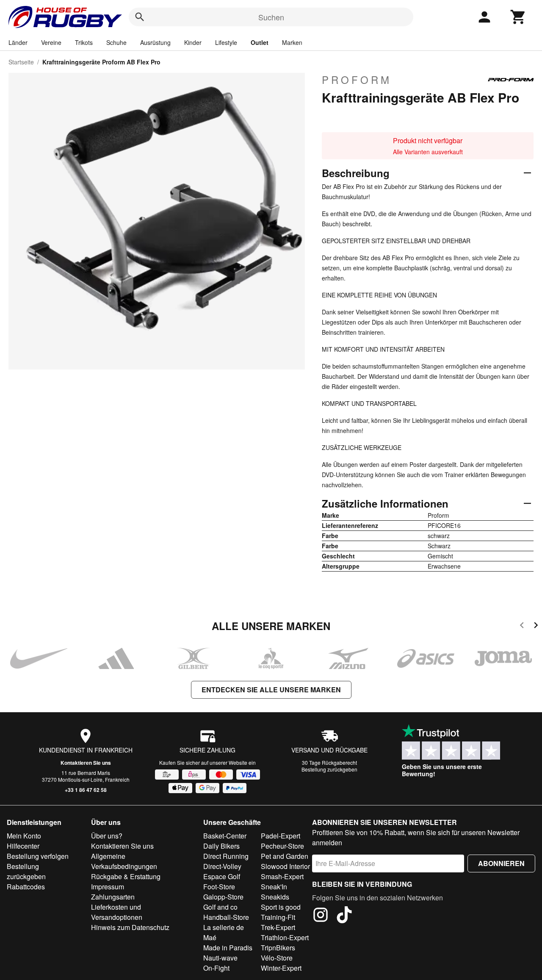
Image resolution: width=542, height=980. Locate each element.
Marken (292, 42)
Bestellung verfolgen (38, 856)
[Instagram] (320, 916)
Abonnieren (501, 863)
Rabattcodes (26, 886)
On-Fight (216, 968)
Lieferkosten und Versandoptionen (116, 912)
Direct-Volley (222, 866)
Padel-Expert (280, 836)
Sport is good (281, 907)
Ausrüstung (155, 42)
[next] (536, 626)
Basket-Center (224, 836)
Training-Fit (278, 917)
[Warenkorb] (518, 16)
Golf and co (220, 907)
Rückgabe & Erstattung (125, 876)
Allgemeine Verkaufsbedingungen (124, 861)
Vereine (51, 42)
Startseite (21, 62)
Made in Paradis (227, 947)
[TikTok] (344, 916)
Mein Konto (24, 836)
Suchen (271, 16)
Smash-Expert (282, 876)
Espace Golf (221, 876)
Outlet (259, 42)
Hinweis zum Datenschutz (130, 927)
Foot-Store (219, 886)
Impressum (107, 886)
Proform (357, 79)
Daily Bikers (221, 846)
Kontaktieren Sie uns (86, 762)
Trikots (84, 42)
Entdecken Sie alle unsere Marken (271, 689)
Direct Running (226, 856)
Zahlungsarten (113, 897)
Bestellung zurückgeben (329, 769)
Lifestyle (226, 42)
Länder (18, 42)
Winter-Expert (281, 968)
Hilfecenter (23, 846)
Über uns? (106, 836)
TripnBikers (278, 947)
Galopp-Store (223, 897)
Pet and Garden (284, 856)
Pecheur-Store (282, 846)
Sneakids (275, 897)
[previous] (522, 626)
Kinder (193, 42)
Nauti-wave (220, 958)
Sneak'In (274, 886)
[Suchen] (140, 17)
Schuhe (116, 42)
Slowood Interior (285, 866)
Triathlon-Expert (285, 937)
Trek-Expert (278, 927)
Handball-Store (226, 917)
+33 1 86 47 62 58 (86, 790)
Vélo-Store (277, 958)
